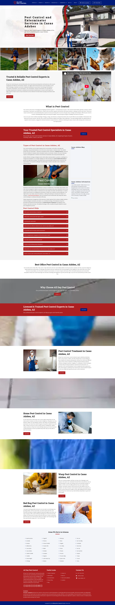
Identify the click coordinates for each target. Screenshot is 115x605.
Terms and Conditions (65, 577)
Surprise (78, 553)
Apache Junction (29, 538)
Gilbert (44, 548)
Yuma (78, 561)
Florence (45, 540)
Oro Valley (62, 545)
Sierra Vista (79, 545)
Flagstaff (45, 538)
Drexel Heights (29, 558)
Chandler (28, 556)
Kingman (45, 556)
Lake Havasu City (46, 558)
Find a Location (85, 2)
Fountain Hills (45, 545)
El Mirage (28, 561)
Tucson (78, 558)
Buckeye (28, 543)
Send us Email (80, 575)
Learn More (62, 372)
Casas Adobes (29, 550)
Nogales (61, 543)
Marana (44, 561)
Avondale (28, 540)
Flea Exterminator (72, 59)
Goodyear (45, 553)
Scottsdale (79, 543)
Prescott (61, 553)
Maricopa (62, 538)
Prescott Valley (63, 556)
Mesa (61, 540)
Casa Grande (28, 548)
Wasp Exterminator (100, 59)
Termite (40, 2)
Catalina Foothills (29, 553)
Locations (63, 580)
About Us (63, 575)
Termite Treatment (51, 573)
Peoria (61, 548)
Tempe (78, 556)
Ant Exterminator (51, 577)
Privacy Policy (50, 580)
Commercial (63, 2)
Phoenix (61, 550)
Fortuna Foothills (46, 543)
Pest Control (43, 59)
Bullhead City (28, 545)
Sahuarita (62, 561)
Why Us (69, 2)
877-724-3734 (97, 2)
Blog (48, 582)
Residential (54, 2)
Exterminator (14, 59)
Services (34, 2)
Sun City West (79, 550)
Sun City (78, 548)
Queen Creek (62, 558)
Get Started (30, 35)
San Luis (78, 538)
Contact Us (84, 133)
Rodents (47, 2)
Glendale (45, 550)
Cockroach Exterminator (33, 195)
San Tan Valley (79, 540)
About (75, 2)
